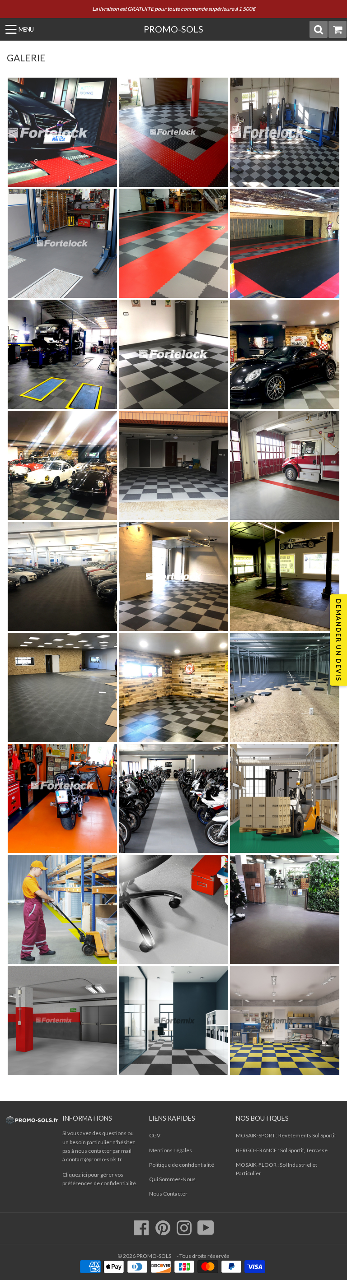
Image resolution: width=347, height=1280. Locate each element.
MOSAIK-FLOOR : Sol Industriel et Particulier (276, 1169)
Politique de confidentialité (181, 1164)
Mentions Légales (170, 1150)
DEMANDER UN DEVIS (338, 640)
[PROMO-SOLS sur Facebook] (142, 1232)
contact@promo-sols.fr (94, 1159)
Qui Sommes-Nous (172, 1179)
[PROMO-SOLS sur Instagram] (184, 1232)
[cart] (337, 29)
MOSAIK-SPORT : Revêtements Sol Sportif (286, 1135)
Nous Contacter (168, 1193)
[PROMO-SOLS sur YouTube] (205, 1232)
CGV (154, 1135)
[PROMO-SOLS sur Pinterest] (163, 1232)
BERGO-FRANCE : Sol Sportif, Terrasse (282, 1150)
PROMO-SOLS (173, 29)
